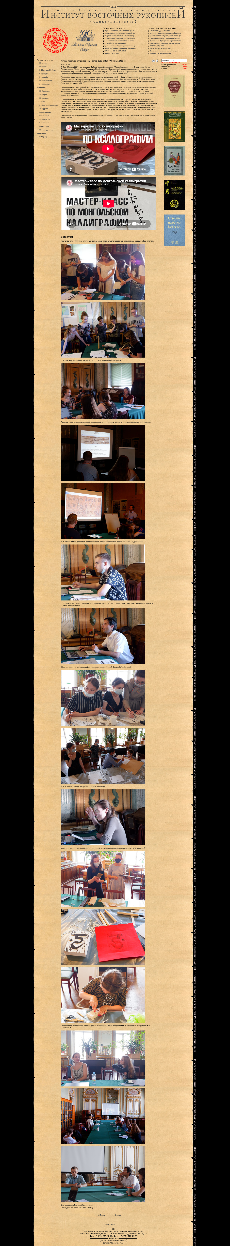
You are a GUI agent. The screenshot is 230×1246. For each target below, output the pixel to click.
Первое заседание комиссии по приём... (120, 31)
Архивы (42, 102)
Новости (42, 63)
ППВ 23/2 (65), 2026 (112, 53)
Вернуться (109, 1224)
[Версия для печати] (153, 60)
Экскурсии (43, 109)
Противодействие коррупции (45, 131)
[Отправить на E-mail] (157, 60)
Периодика (43, 98)
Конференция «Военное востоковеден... (120, 38)
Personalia (43, 77)
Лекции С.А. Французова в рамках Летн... (166, 41)
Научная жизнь (45, 81)
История (42, 66)
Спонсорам (44, 116)
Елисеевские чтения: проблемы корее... (120, 41)
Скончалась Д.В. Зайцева (160, 31)
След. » (117, 1215)
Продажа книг (45, 112)
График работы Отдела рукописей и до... (121, 46)
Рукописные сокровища (43, 85)
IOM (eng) (43, 137)
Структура (43, 73)
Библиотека (44, 123)
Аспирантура (45, 119)
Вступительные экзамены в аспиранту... (120, 36)
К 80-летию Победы (47, 70)
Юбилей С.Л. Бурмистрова (115, 43)
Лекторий (43, 94)
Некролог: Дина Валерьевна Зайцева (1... (121, 48)
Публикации (44, 91)
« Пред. (101, 1215)
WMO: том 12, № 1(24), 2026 (115, 51)
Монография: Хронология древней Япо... (121, 33)
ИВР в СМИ (44, 126)
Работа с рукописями (48, 105)
